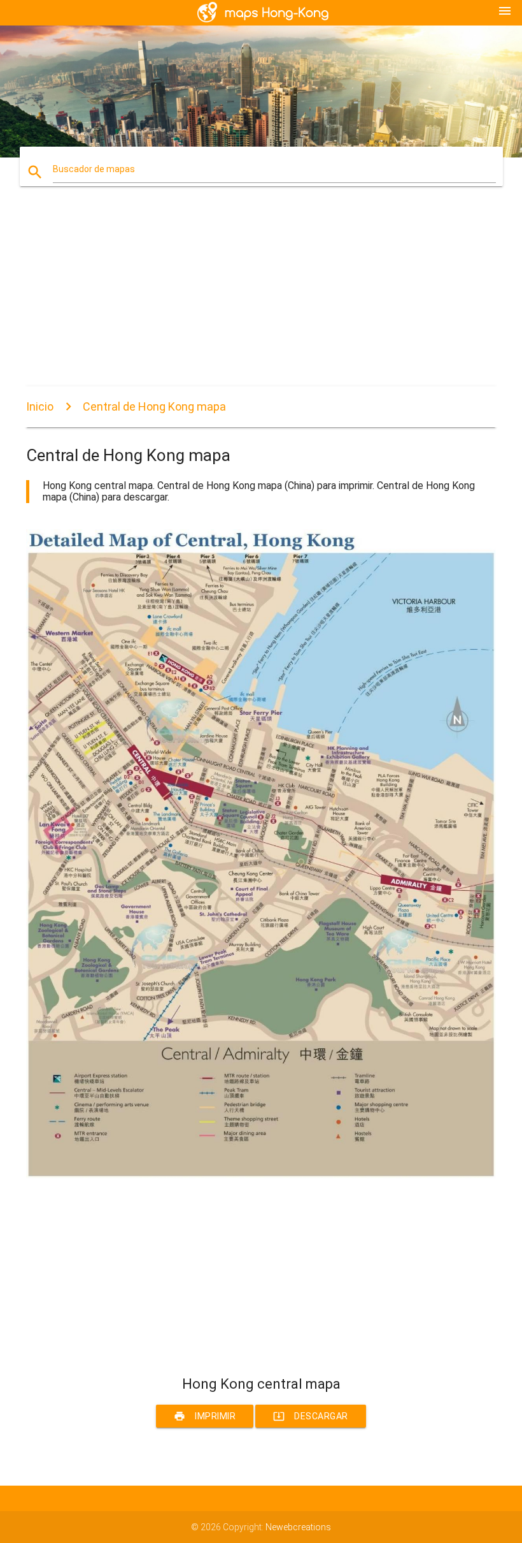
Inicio (39, 406)
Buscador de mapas (94, 169)
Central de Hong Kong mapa (154, 406)
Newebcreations (298, 1527)
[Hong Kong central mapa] (261, 1175)
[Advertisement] (261, 297)
